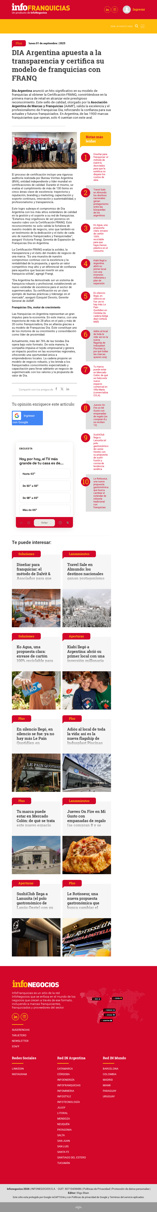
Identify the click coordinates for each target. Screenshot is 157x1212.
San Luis (63, 1146)
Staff (16, 1046)
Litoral (62, 1113)
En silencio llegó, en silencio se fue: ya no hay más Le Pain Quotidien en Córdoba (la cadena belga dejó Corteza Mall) (100, 307)
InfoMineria (65, 1090)
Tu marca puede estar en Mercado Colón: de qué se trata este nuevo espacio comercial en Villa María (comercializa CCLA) (100, 381)
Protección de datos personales (130, 1189)
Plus (19, 43)
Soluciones (26, 554)
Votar (44, 522)
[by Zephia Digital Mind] (78, 1207)
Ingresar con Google (24, 419)
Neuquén (63, 1124)
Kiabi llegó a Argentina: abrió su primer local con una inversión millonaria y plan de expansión (99, 272)
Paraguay (109, 1090)
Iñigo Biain (83, 1193)
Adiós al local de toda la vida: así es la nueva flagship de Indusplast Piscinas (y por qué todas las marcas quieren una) (100, 344)
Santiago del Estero (71, 1157)
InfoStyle (64, 1096)
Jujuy (61, 1107)
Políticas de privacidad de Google (89, 1197)
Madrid (108, 1079)
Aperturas (76, 636)
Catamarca (65, 1068)
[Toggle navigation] (142, 26)
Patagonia (64, 1129)
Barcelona (110, 1068)
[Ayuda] (60, 522)
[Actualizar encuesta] (28, 522)
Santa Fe (63, 1151)
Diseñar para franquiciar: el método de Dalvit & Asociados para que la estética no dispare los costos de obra (100, 167)
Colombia (109, 1074)
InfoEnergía (65, 1079)
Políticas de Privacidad (96, 1189)
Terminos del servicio (121, 1197)
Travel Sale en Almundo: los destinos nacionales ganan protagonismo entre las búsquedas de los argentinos (100, 202)
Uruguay (109, 1096)
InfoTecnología (68, 1101)
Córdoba (63, 1074)
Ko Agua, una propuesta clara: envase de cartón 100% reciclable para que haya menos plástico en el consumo (100, 238)
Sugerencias (20, 1029)
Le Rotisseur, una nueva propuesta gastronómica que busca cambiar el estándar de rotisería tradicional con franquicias (100, 493)
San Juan (63, 1140)
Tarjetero (19, 1035)
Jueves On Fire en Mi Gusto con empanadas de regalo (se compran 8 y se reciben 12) (100, 414)
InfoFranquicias (68, 1085)
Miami (107, 1085)
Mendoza (63, 1118)
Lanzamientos (79, 554)
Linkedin (18, 1068)
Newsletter (20, 1040)
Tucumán (63, 1163)
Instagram (19, 1074)
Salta (61, 1135)
